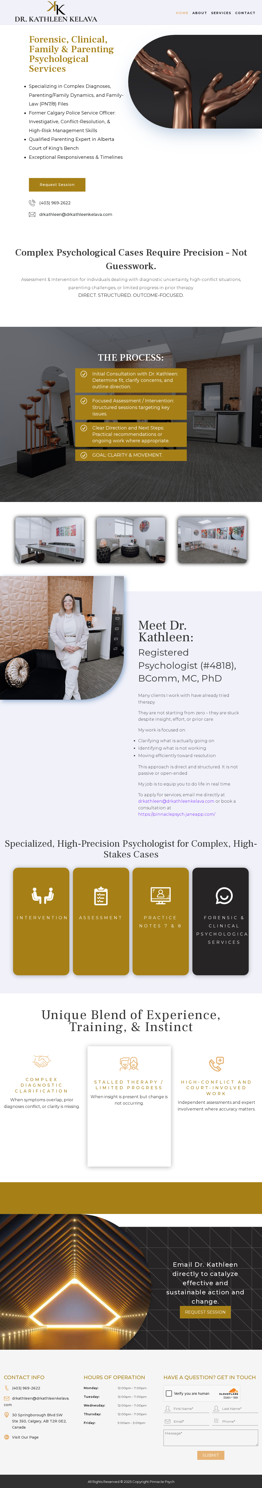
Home (182, 13)
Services (221, 13)
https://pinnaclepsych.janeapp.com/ (176, 814)
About (199, 13)
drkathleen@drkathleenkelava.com (75, 214)
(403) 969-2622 (55, 203)
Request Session (57, 184)
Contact (245, 13)
